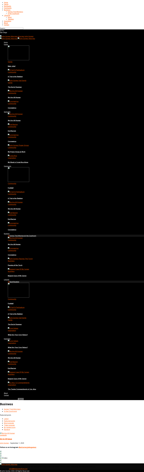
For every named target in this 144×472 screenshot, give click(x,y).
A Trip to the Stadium (15, 76)
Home (6, 2)
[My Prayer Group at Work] (18, 145)
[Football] (18, 181)
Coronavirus (12, 108)
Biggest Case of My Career (17, 276)
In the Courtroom (13, 14)
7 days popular (9, 425)
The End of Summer (15, 87)
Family (6, 4)
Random (7, 429)
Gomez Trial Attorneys (15, 12)
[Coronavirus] (13, 101)
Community (8, 8)
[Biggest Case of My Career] (18, 269)
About (6, 23)
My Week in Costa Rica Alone (18, 162)
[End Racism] (13, 124)
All (9, 236)
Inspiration (7, 21)
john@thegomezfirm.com (18, 469)
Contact (6, 25)
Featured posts (9, 421)
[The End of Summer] (17, 80)
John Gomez (4, 443)
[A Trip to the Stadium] (16, 70)
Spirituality (7, 6)
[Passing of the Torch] (20, 259)
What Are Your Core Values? (18, 335)
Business (7, 10)
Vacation (11, 19)
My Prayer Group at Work (16, 152)
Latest (6, 419)
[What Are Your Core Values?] (13, 328)
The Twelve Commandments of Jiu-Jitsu (22, 389)
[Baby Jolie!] (18, 60)
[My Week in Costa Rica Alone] (12, 156)
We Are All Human (14, 97)
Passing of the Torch (15, 265)
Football (10, 188)
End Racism (12, 131)
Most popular (9, 423)
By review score (9, 427)
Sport (10, 17)
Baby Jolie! (11, 66)
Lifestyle (7, 15)
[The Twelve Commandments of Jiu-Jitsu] (18, 383)
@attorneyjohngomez (27, 447)
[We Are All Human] (15, 91)
